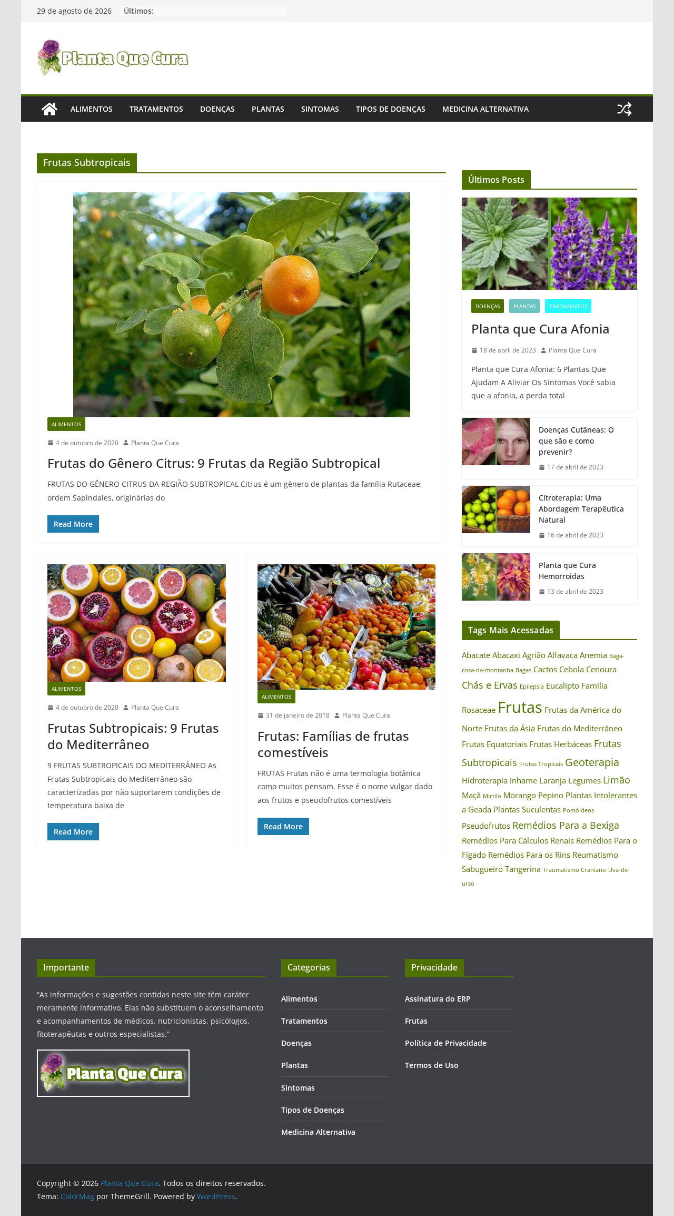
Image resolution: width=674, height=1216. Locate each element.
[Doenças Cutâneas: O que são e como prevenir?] (496, 448)
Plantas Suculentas (527, 809)
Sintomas (320, 109)
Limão (616, 779)
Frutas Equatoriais (494, 744)
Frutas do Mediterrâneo (579, 728)
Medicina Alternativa (485, 109)
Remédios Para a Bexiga (565, 825)
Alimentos (92, 109)
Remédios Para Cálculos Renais (518, 840)
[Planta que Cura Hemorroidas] (496, 578)
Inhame (523, 780)
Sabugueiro (482, 869)
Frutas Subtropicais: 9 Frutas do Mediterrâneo (133, 736)
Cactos (545, 669)
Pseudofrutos (486, 825)
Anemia (593, 655)
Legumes (584, 780)
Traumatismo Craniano (574, 870)
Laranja (552, 780)
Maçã (471, 795)
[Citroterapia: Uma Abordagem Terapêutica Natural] (496, 516)
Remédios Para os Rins (529, 854)
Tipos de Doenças (390, 109)
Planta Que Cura (155, 442)
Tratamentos (156, 109)
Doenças (217, 109)
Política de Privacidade (446, 1043)
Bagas (523, 670)
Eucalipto (562, 685)
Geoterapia (592, 761)
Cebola (571, 669)
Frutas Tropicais (541, 764)
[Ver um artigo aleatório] (624, 109)
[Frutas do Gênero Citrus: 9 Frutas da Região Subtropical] (241, 304)
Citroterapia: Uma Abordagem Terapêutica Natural (581, 509)
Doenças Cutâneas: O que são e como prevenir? (576, 441)
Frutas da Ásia (509, 728)
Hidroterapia (485, 780)
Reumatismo (595, 854)
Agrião (534, 655)
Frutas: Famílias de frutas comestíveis (333, 744)
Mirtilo (492, 796)
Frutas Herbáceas (560, 744)
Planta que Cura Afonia (540, 328)
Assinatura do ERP (438, 999)
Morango (519, 795)
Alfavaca (563, 655)
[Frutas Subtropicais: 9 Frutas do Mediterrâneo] (136, 623)
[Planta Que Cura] (49, 109)
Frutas (520, 707)
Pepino (550, 795)
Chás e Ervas (490, 685)
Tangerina (523, 869)
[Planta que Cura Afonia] (549, 244)
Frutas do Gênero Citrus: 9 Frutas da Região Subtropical (213, 463)
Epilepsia (532, 686)
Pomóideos (578, 810)
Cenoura (601, 669)
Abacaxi (506, 655)
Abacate (476, 655)
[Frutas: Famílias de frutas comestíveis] (346, 627)
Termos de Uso (432, 1065)
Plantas (268, 109)
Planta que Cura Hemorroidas (567, 570)
